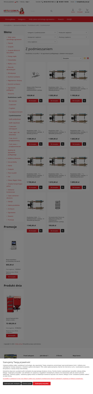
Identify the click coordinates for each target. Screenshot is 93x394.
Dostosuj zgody (27, 383)
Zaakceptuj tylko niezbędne (12, 383)
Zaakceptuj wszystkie (41, 383)
